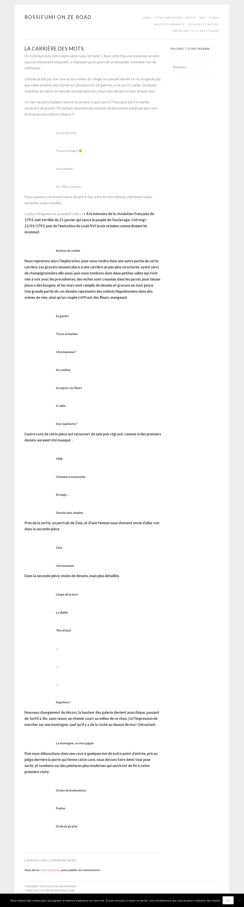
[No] (239, 900)
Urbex (147, 17)
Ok (228, 900)
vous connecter (50, 870)
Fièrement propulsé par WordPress (50, 886)
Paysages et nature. (204, 24)
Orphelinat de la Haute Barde (196, 31)
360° (202, 17)
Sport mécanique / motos (175, 17)
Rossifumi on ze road (58, 17)
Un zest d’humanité (169, 24)
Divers (214, 17)
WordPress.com (62, 890)
